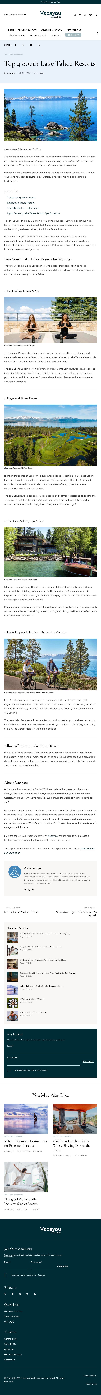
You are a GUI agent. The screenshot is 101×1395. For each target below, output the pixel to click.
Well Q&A (9, 1322)
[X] (85, 15)
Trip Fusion (91, 1384)
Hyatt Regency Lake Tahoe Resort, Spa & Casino (33, 213)
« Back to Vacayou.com (15, 15)
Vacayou (11, 73)
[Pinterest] (90, 15)
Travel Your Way (11, 1316)
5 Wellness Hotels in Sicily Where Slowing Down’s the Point (71, 1145)
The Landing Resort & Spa (21, 197)
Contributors (10, 1339)
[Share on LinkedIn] (31, 45)
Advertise (9, 1349)
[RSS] (96, 15)
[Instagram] (75, 15)
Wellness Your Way (13, 1311)
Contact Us (9, 1360)
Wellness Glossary (13, 1354)
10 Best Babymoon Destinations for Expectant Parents (25, 1143)
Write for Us (10, 1344)
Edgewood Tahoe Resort (20, 202)
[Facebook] (80, 15)
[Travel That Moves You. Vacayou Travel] (50, 1230)
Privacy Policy (90, 1375)
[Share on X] (23, 45)
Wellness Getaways (13, 55)
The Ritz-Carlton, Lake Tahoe (23, 208)
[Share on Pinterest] (39, 45)
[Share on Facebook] (16, 45)
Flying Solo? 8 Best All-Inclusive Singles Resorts (21, 1201)
